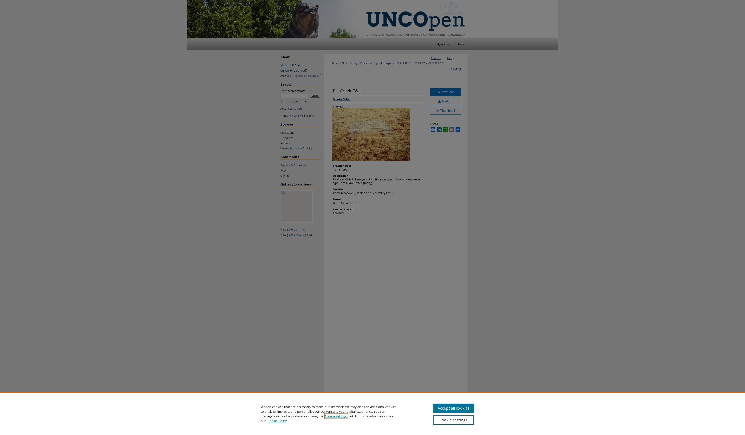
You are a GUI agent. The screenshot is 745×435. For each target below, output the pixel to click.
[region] (372, 413)
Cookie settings (336, 416)
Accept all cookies (454, 408)
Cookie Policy (277, 421)
